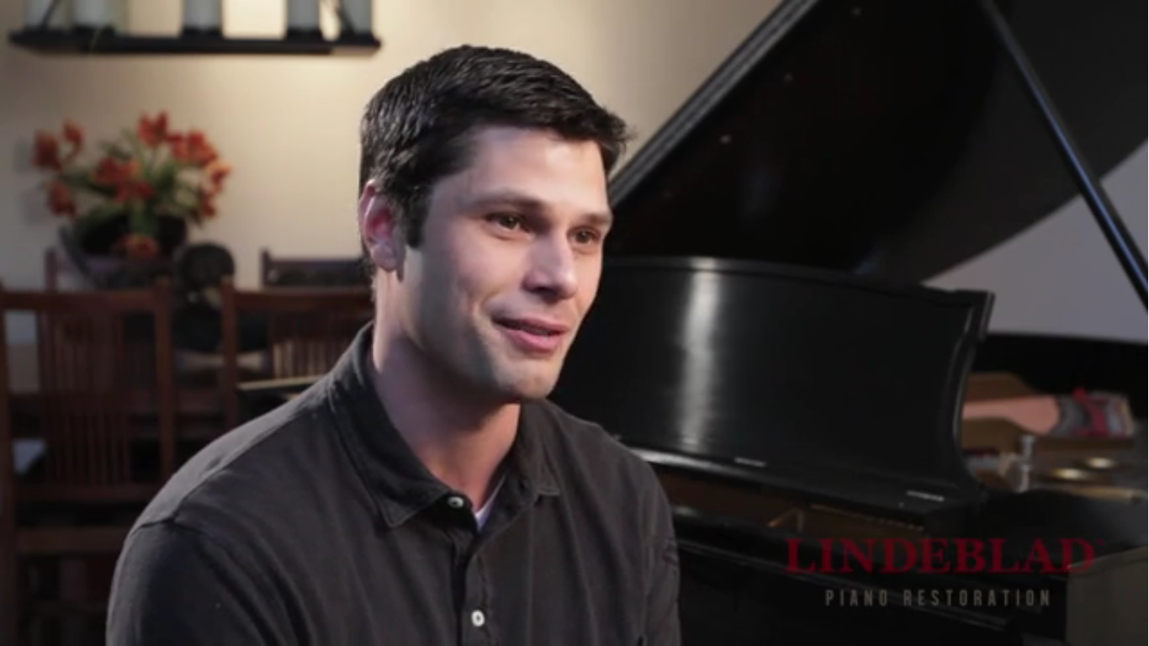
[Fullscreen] (1127, 627)
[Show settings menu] (1083, 627)
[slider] (554, 627)
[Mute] (1040, 627)
